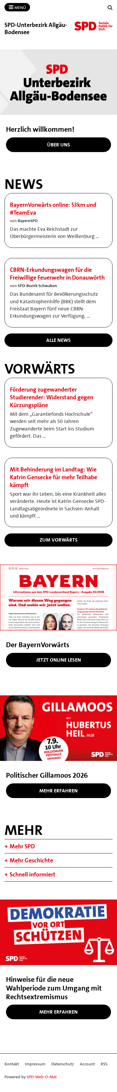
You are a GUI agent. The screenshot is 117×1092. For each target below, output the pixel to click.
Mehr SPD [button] (22, 846)
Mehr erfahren (58, 790)
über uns (58, 144)
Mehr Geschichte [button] (31, 860)
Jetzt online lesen (58, 659)
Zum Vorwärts (59, 539)
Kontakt (11, 1064)
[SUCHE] (110, 7)
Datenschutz (62, 1064)
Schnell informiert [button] (33, 874)
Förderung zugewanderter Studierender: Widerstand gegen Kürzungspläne (51, 397)
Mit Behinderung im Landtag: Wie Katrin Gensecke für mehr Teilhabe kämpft (53, 477)
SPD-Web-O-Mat (42, 1076)
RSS (104, 1064)
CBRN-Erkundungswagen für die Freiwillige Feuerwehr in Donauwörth (57, 273)
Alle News (58, 340)
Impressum (35, 1064)
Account (87, 1064)
